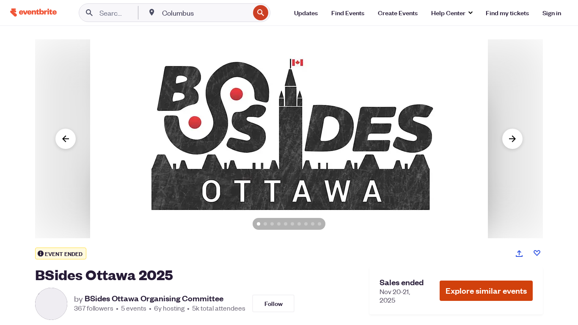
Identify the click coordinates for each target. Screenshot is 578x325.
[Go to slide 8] (306, 224)
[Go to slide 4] (279, 224)
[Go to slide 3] (272, 224)
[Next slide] (512, 139)
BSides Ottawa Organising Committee (154, 298)
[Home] (33, 12)
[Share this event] (519, 253)
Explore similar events (486, 290)
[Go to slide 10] (319, 224)
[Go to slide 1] (258, 224)
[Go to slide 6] (292, 224)
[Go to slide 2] (265, 224)
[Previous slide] (65, 139)
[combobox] (205, 12)
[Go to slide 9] (312, 224)
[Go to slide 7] (299, 224)
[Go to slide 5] (285, 224)
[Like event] (537, 253)
